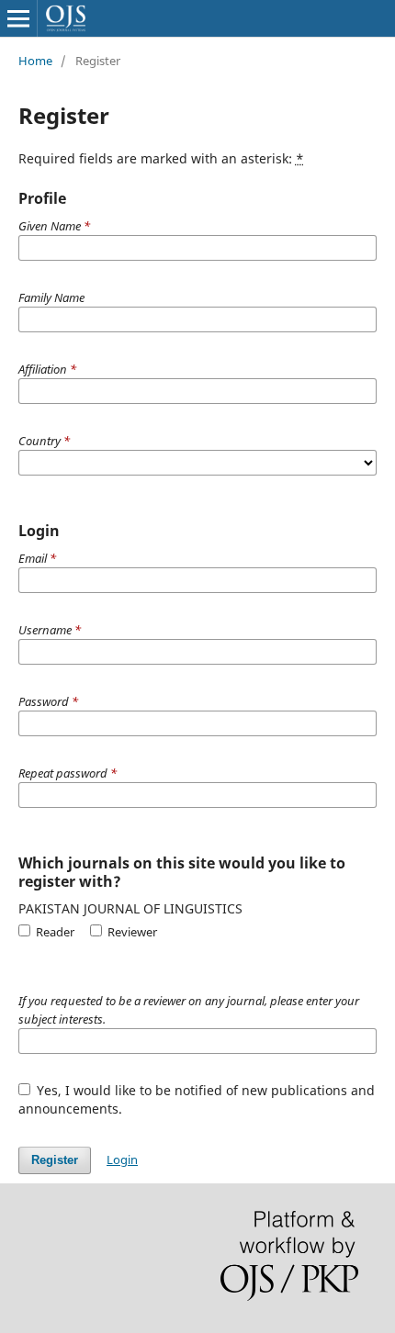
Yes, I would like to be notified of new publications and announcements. (197, 1099)
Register (54, 1160)
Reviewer (131, 932)
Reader (53, 932)
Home (35, 60)
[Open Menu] (18, 18)
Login (122, 1159)
